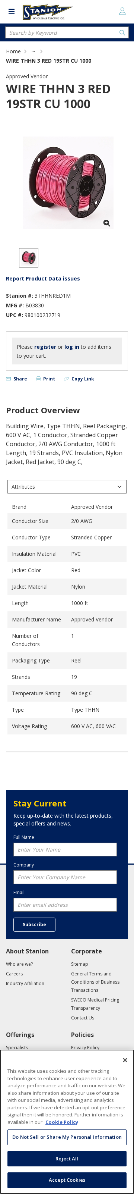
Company (23, 864)
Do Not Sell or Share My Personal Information (67, 1137)
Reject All (66, 1158)
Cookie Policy (61, 1122)
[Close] (125, 1060)
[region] (67, 1122)
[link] (33, 51)
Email (19, 892)
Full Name (23, 837)
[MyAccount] (122, 11)
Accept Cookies (67, 1179)
